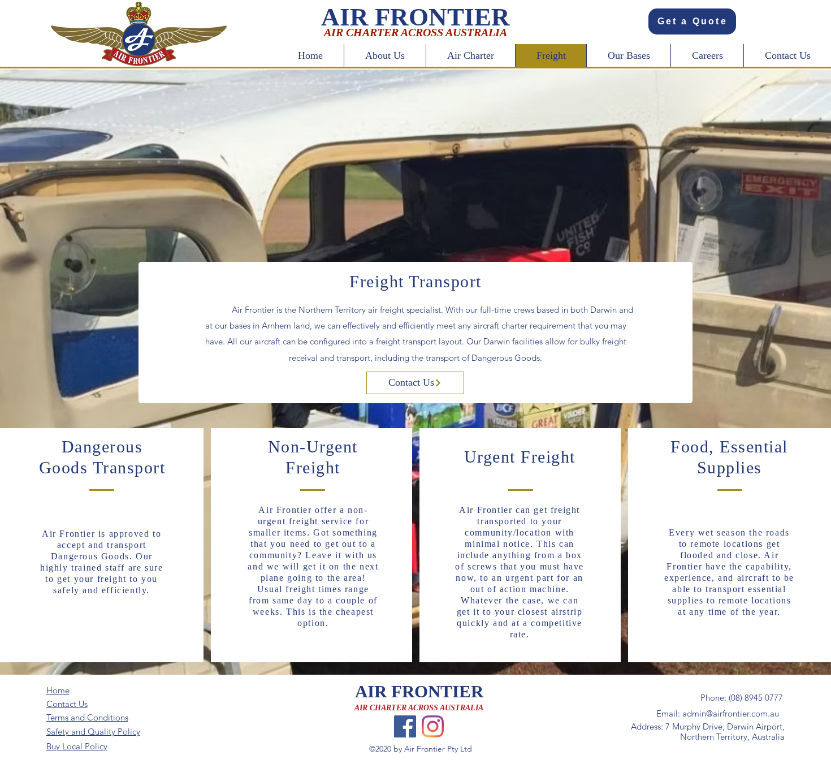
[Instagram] (433, 726)
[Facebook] (405, 726)
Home (58, 690)
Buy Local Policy (76, 746)
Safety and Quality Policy (93, 731)
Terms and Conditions (87, 717)
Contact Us (67, 703)
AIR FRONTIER (419, 691)
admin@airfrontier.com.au (730, 713)
